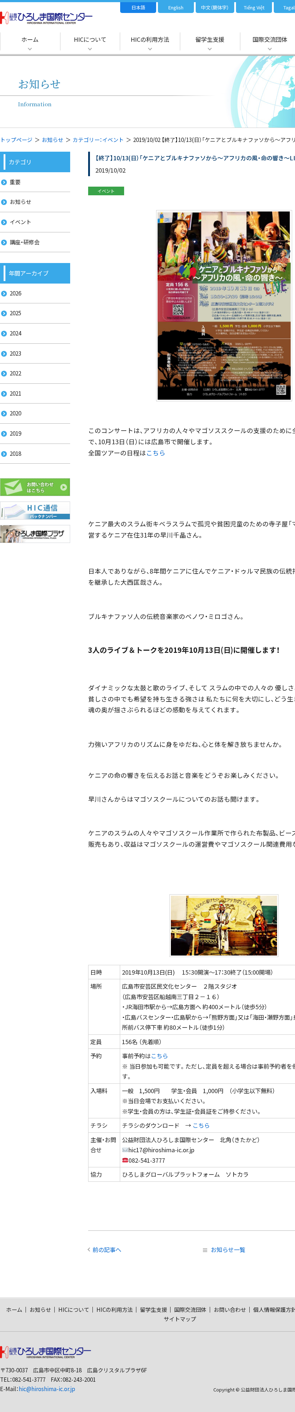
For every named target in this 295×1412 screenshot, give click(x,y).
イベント (20, 222)
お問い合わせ (230, 1309)
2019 (15, 433)
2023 (15, 353)
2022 (15, 373)
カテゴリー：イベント (98, 139)
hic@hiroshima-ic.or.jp (47, 1389)
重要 (15, 182)
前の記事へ (106, 1249)
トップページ (16, 139)
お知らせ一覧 (228, 1249)
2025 (15, 313)
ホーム (29, 39)
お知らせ (52, 139)
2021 (15, 393)
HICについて (90, 39)
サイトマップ (180, 1319)
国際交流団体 (190, 1309)
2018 (15, 453)
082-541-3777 (28, 1379)
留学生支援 (209, 39)
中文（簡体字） (215, 7)
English (175, 7)
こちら (155, 452)
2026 (15, 293)
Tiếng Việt (254, 7)
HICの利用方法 (150, 39)
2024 (15, 333)
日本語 (138, 7)
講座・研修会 (25, 242)
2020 (15, 413)
